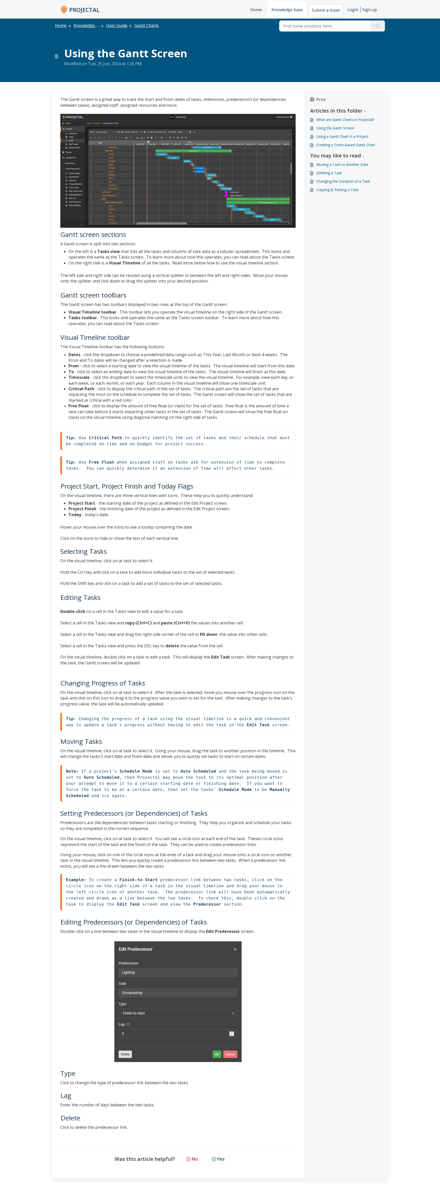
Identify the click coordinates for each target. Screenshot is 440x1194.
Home (256, 9)
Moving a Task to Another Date (342, 164)
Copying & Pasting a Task (337, 189)
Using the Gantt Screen (335, 128)
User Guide (116, 25)
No (194, 1159)
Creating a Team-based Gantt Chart (345, 144)
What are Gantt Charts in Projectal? (345, 119)
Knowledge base (287, 9)
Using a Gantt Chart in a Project (342, 136)
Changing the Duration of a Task (343, 181)
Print (321, 99)
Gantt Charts (146, 25)
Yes (221, 1159)
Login (352, 9)
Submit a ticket (326, 10)
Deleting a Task (329, 172)
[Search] (377, 26)
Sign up (369, 9)
